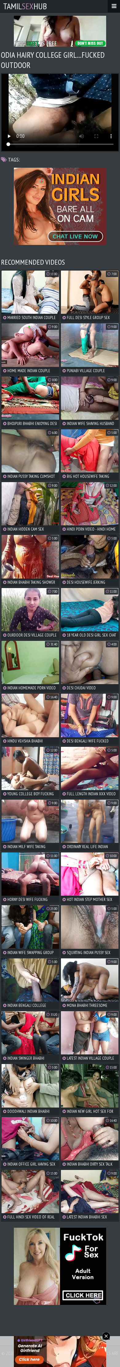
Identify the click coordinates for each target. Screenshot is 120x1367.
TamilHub (25, 6)
